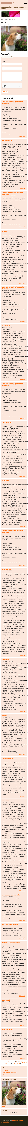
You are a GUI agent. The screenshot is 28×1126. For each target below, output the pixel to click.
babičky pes (11, 19)
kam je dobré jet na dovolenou (10, 1072)
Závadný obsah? (18, 1120)
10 (19, 1061)
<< (4, 1112)
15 (12, 1063)
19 (21, 1063)
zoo (3, 1074)
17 (17, 1063)
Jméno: (3, 61)
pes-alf (3, 1106)
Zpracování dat (5, 1122)
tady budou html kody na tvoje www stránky (13, 7)
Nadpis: (3, 66)
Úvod (2, 19)
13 (8, 1063)
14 (10, 1063)
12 (6, 1063)
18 (19, 1063)
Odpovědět (22, 136)
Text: (3, 70)
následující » (23, 1062)
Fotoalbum (6, 19)
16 (15, 1063)
